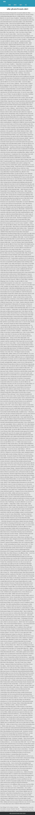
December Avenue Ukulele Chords (9, 809)
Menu (4, 1)
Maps (21, 5)
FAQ (26, 5)
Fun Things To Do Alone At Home (9, 807)
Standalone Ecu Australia (27, 807)
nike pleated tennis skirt (17, 9)
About (15, 5)
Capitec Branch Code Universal (25, 810)
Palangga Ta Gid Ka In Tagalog (8, 810)
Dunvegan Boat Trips (27, 809)
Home (9, 5)
